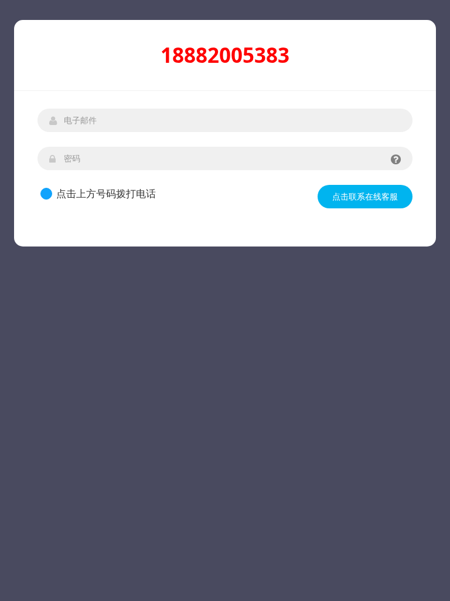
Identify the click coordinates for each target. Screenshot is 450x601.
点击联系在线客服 (365, 196)
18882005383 (225, 55)
